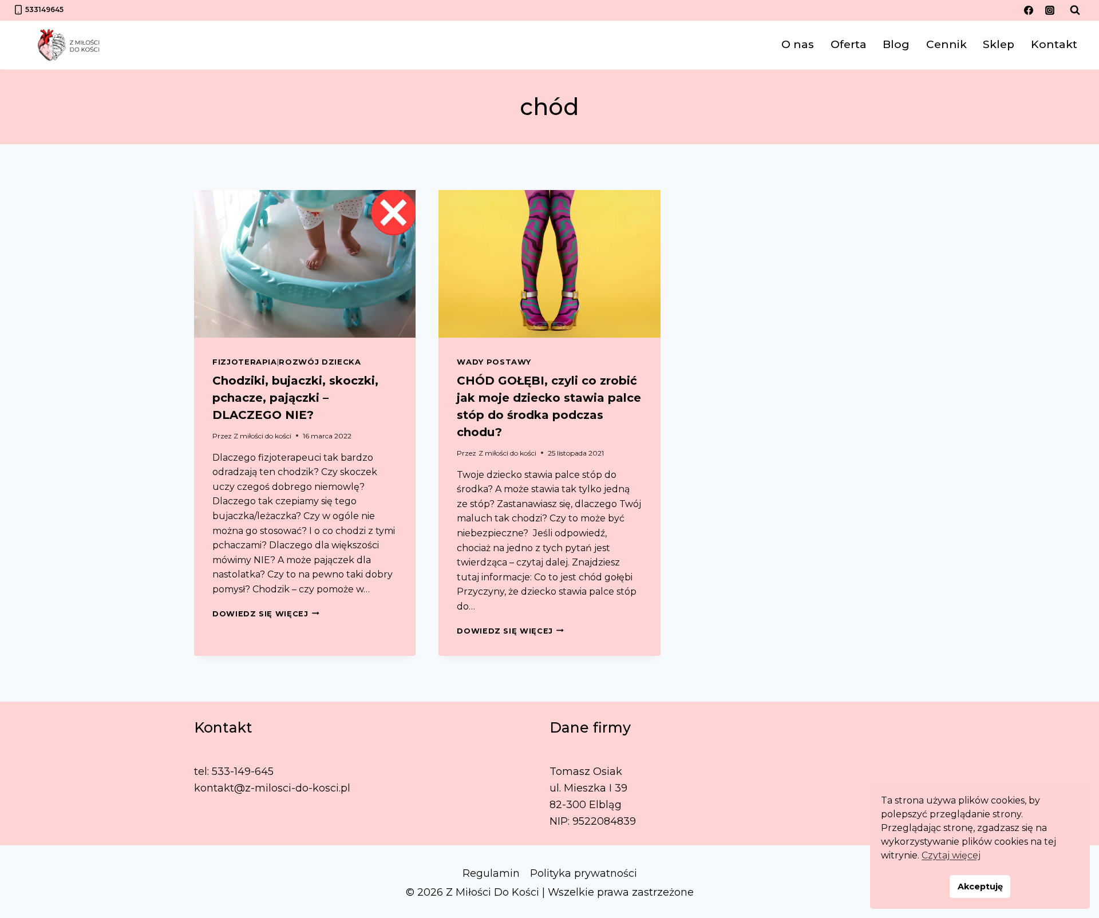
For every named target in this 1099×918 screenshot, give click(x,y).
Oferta (849, 44)
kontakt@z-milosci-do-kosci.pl (272, 788)
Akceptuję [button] (980, 886)
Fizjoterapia (244, 361)
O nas (797, 44)
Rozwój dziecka (320, 361)
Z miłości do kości (262, 436)
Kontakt (1054, 44)
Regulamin (491, 873)
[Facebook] (1028, 10)
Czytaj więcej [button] (951, 855)
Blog (896, 44)
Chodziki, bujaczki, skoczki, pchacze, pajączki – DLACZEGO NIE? (295, 398)
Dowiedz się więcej (265, 614)
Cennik (946, 44)
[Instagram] (1050, 10)
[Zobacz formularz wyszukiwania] (1075, 10)
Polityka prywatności (583, 873)
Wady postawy (494, 361)
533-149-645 (243, 771)
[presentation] (305, 264)
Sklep (998, 44)
